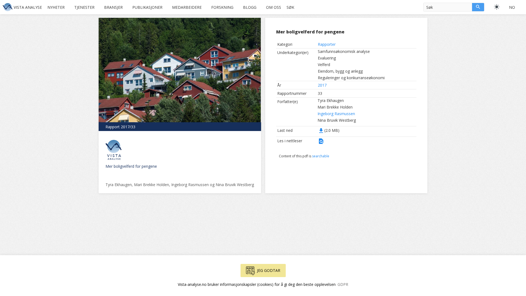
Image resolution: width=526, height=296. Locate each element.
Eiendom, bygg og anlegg (340, 71)
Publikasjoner (147, 7)
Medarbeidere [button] (187, 7)
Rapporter (327, 44)
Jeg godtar (268, 270)
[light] (496, 7)
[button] (321, 143)
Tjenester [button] (84, 7)
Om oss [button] (273, 7)
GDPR (343, 284)
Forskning (222, 7)
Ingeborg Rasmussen (336, 113)
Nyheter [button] (56, 7)
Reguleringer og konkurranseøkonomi (351, 77)
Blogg (249, 7)
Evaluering (327, 58)
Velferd (324, 64)
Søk (290, 7)
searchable (320, 156)
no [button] (512, 7)
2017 (322, 85)
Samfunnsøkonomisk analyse (344, 51)
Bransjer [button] (113, 7)
